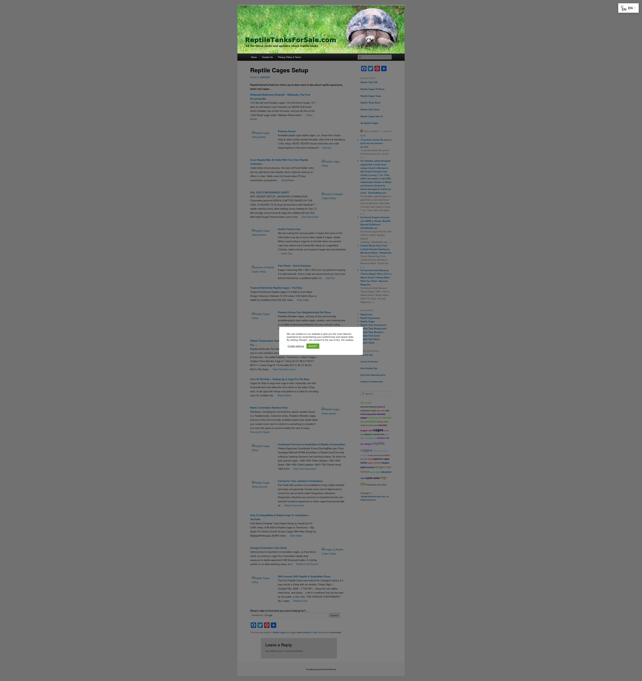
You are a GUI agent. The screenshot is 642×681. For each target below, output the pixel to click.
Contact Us (267, 57)
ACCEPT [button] (312, 346)
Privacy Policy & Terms (289, 57)
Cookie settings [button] (296, 346)
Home (254, 57)
